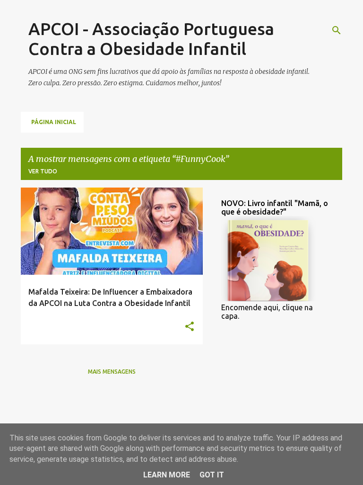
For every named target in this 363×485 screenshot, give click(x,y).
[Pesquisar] (336, 30)
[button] (189, 327)
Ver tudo (42, 171)
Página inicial (53, 122)
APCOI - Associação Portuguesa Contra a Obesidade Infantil (151, 38)
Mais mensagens (112, 371)
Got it (211, 474)
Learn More (166, 474)
